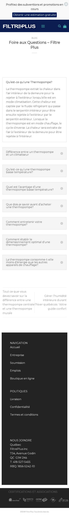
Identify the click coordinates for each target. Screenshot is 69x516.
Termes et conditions (24, 414)
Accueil (15, 347)
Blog (34, 38)
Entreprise (17, 355)
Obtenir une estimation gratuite (34, 14)
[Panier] (64, 26)
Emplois (15, 370)
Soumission (17, 362)
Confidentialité (20, 407)
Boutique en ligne (22, 378)
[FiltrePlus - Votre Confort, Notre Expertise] (19, 26)
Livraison (15, 399)
